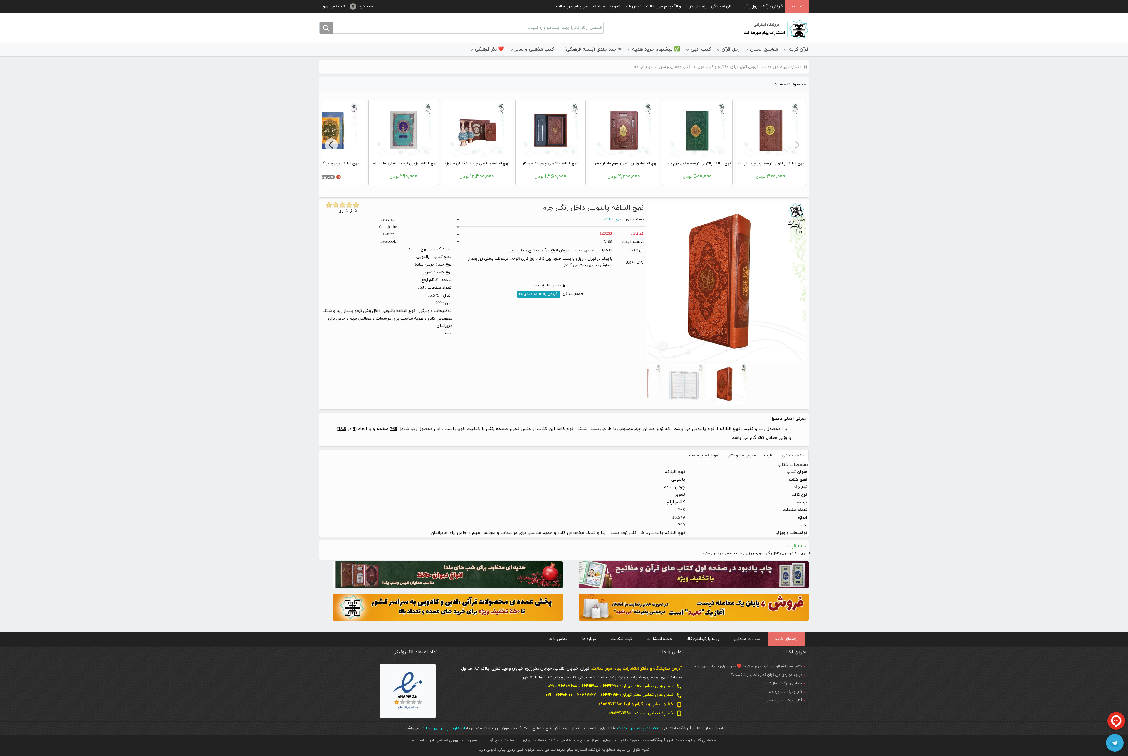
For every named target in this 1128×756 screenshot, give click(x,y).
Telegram (388, 219)
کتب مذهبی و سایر (534, 49)
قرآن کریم (798, 49)
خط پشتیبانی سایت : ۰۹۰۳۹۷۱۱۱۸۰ (645, 713)
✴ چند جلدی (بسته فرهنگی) (593, 49)
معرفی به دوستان (741, 455)
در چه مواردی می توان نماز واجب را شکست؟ (766, 675)
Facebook (388, 241)
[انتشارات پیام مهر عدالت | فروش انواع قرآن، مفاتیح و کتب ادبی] (775, 29)
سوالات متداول (747, 639)
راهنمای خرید (696, 6)
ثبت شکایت (621, 639)
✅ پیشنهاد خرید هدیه (656, 49)
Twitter (388, 234)
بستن (446, 333)
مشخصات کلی (793, 455)
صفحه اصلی (797, 6)
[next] (331, 144)
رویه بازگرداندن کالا (702, 639)
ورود (324, 6)
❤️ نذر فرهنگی (489, 49)
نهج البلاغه (612, 219)
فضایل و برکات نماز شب (783, 683)
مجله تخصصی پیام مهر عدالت (580, 6)
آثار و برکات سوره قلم (784, 700)
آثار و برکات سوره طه (785, 692)
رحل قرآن (730, 49)
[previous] (796, 144)
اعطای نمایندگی (723, 6)
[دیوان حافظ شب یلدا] (448, 574)
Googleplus (388, 227)
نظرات (768, 455)
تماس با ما (633, 6)
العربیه (615, 6)
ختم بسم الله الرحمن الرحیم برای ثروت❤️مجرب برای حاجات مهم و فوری (745, 666)
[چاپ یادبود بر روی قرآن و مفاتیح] (694, 574)
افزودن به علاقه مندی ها (538, 294)
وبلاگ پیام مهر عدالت (663, 6)
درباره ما (589, 639)
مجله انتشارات (659, 639)
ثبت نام (338, 6)
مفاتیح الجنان (764, 49)
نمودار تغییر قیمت (704, 455)
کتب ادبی (701, 49)
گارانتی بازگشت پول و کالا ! (761, 6)
